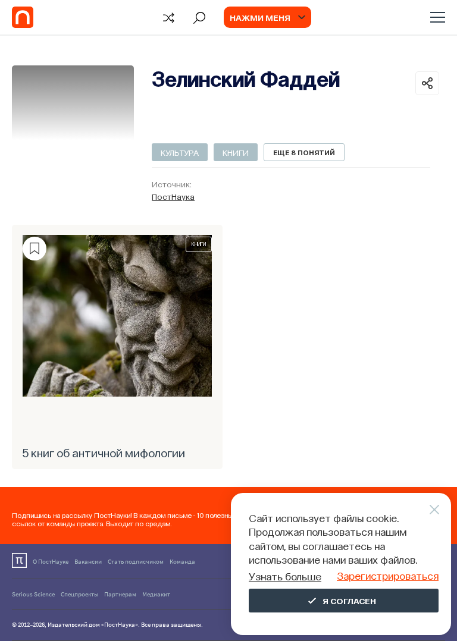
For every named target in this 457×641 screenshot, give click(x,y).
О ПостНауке (50, 561)
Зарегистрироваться (388, 575)
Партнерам (120, 594)
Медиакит (156, 594)
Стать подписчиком (136, 561)
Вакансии (88, 561)
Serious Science (33, 594)
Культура (180, 152)
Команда (182, 561)
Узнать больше (285, 576)
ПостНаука (173, 196)
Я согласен (349, 600)
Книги (236, 152)
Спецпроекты (79, 594)
